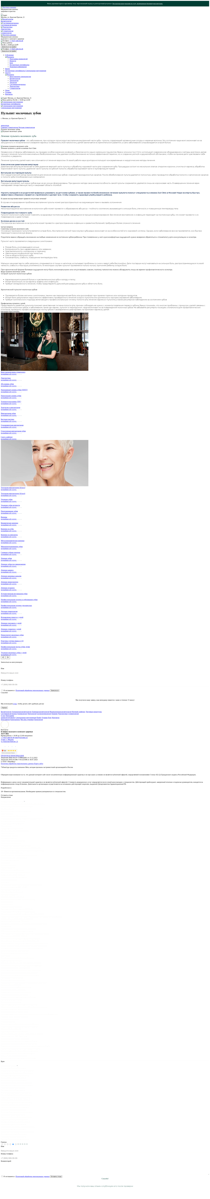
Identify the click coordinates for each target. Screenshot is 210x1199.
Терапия (54, 714)
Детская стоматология (26, 127)
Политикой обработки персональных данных (33, 690)
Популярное (5, 719)
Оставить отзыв (56, 1176)
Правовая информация (18, 67)
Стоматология (15, 88)
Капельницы (15, 719)
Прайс (39, 718)
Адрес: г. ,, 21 (9, 740)
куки (15, 704)
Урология (13, 82)
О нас (3, 716)
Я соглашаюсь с (27, 690)
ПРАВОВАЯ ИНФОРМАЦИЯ (12, 756)
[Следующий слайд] (8, 657)
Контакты (55, 718)
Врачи (12, 718)
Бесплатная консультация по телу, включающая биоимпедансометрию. (138, 3)
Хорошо (4, 707)
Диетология (31, 714)
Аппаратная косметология (21, 712)
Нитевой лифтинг (78, 712)
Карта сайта (38, 763)
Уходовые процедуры (94, 712)
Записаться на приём (9, 47)
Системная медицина (18, 84)
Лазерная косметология (40, 712)
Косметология (15, 78)
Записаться (55, 690)
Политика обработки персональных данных (17, 763)
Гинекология (22, 714)
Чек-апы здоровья (27, 719)
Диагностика (14, 86)
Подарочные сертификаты (19, 65)
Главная (4, 127)
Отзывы (45, 718)
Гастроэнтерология (44, 714)
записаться (5, 125)
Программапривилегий (7, 717)
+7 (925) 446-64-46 (16, 41)
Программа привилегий (19, 59)
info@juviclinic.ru (21, 738)
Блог (11, 63)
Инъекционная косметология (60, 712)
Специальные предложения (25, 718)
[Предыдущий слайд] (3, 657)
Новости (13, 61)
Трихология (14, 80)
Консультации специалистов (20, 76)
